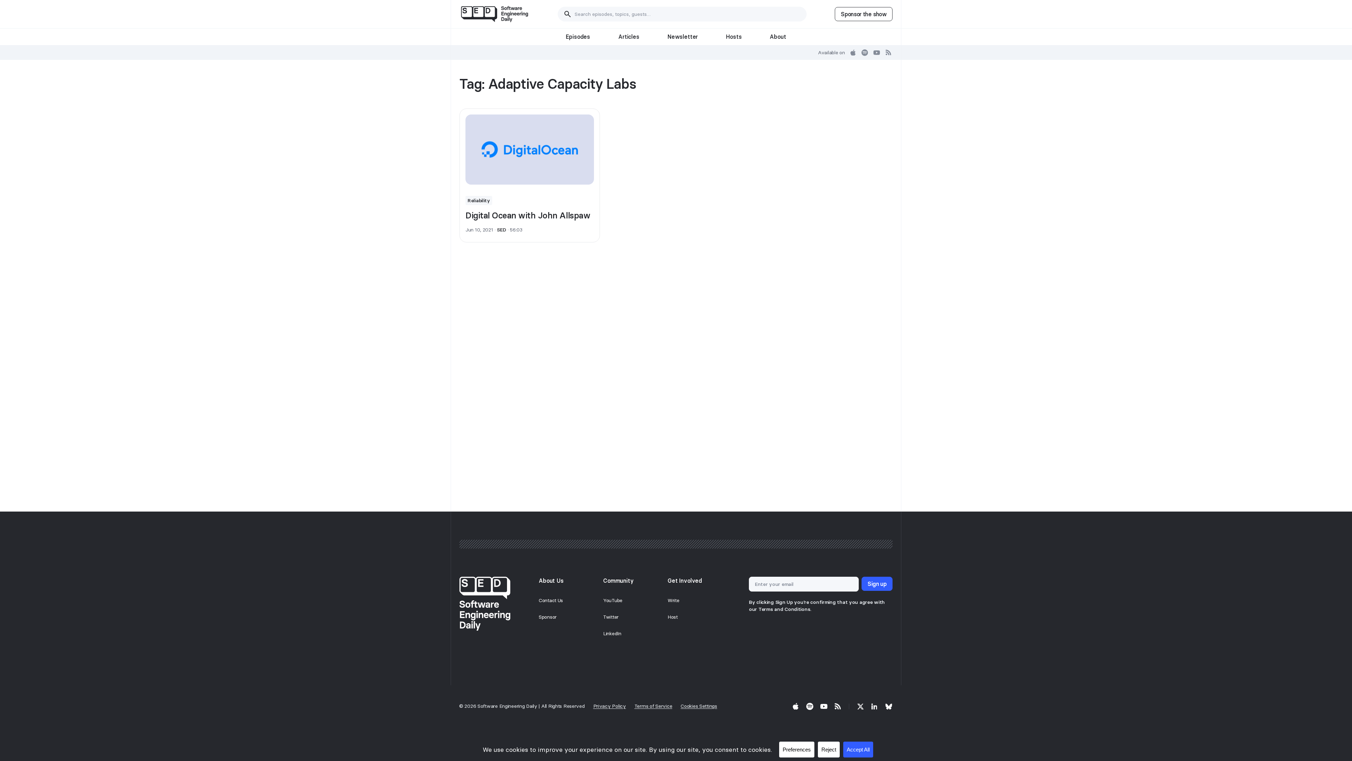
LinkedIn (612, 633)
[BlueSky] (888, 706)
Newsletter (683, 36)
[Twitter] (860, 706)
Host (673, 617)
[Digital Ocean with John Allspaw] (529, 150)
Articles (628, 36)
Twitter (611, 617)
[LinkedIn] (874, 706)
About (778, 36)
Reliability (479, 200)
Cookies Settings (699, 706)
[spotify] (865, 52)
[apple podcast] (853, 52)
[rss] (889, 52)
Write (674, 600)
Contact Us (551, 600)
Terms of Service (653, 706)
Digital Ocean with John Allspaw (527, 215)
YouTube (612, 600)
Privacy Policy (609, 706)
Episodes (578, 36)
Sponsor (548, 617)
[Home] (494, 14)
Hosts (733, 36)
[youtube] (877, 52)
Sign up (877, 583)
